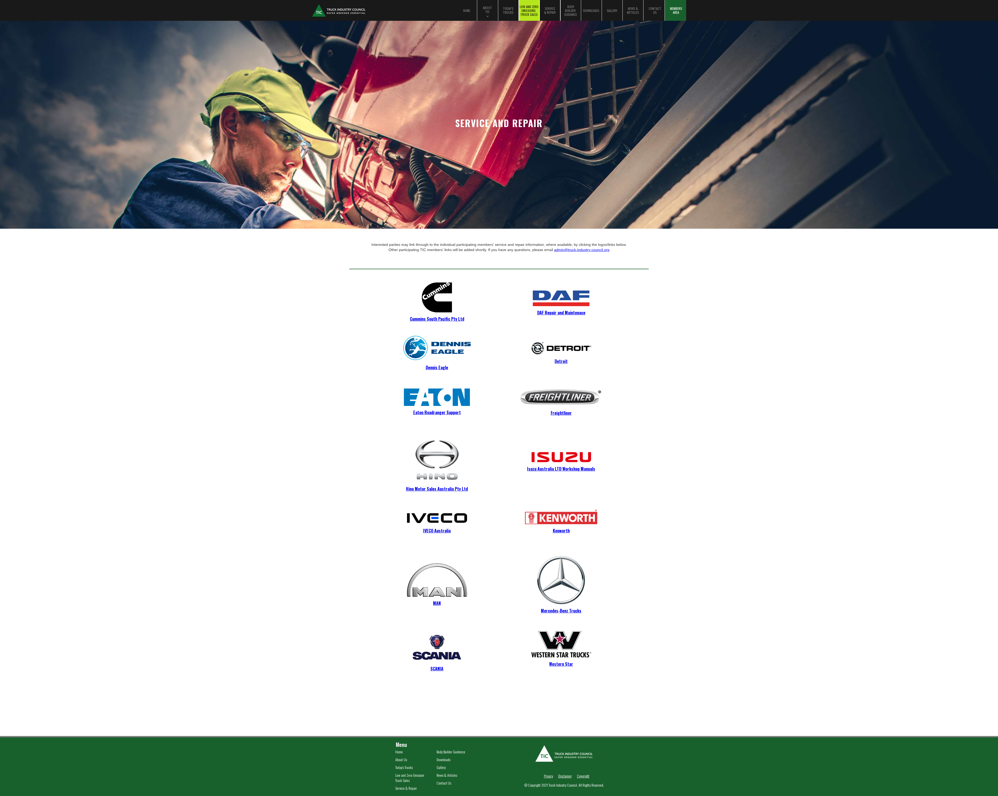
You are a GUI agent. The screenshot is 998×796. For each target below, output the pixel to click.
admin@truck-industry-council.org (581, 250)
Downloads (443, 759)
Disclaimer (565, 776)
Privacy (548, 776)
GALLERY (612, 10)
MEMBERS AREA (676, 10)
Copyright (583, 776)
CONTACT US (655, 10)
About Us (401, 759)
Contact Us (444, 783)
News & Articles (447, 775)
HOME (466, 10)
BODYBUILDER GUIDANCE (570, 10)
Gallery (441, 767)
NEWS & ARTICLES (633, 10)
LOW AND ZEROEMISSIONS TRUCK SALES (529, 10)
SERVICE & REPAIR (550, 10)
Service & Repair (406, 788)
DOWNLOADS (591, 10)
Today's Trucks (404, 767)
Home (399, 751)
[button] (487, 10)
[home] (364, 10)
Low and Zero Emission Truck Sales (409, 778)
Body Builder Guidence (451, 751)
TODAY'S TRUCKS (508, 10)
